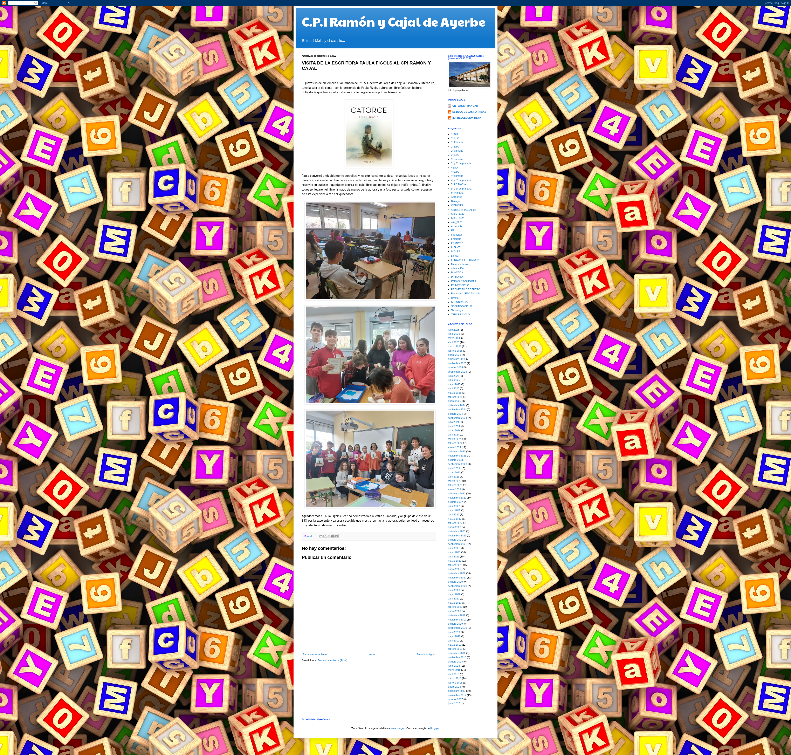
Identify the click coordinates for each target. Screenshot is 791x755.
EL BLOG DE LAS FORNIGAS (469, 111)
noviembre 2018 (457, 657)
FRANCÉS (457, 243)
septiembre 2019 (457, 627)
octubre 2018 (455, 661)
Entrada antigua (426, 654)
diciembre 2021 (457, 531)
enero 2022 (454, 527)
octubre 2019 (455, 623)
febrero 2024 (455, 443)
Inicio (372, 654)
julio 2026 (453, 329)
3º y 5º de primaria (461, 163)
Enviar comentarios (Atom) (332, 660)
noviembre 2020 (457, 577)
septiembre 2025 (457, 371)
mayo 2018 (454, 669)
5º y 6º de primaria (461, 188)
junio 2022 (454, 506)
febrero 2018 (455, 682)
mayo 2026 (454, 338)
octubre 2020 (455, 581)
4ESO (454, 167)
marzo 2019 (454, 644)
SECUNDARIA (459, 302)
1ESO (454, 134)
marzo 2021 (454, 560)
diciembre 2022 (457, 493)
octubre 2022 (455, 502)
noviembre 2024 (457, 409)
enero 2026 (454, 355)
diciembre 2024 (457, 405)
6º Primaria (457, 192)
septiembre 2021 (457, 544)
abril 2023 (453, 476)
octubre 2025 (455, 367)
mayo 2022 (454, 510)
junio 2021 (454, 548)
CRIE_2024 (457, 218)
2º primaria (457, 150)
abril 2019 (453, 640)
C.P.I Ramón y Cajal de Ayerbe (393, 21)
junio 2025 (454, 380)
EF (452, 230)
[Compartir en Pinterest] (337, 536)
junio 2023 (454, 468)
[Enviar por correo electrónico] (321, 536)
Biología (455, 201)
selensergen (398, 728)
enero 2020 (454, 611)
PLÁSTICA (457, 272)
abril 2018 (453, 674)
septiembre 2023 (457, 464)
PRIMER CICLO (460, 285)
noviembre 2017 (457, 695)
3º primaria (457, 159)
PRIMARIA (457, 276)
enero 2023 (454, 489)
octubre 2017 (455, 699)
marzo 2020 (454, 602)
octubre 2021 (455, 539)
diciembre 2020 (457, 573)
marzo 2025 (454, 392)
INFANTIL (456, 247)
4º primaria (457, 175)
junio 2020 (454, 590)
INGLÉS (455, 251)
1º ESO (455, 138)
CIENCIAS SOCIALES (463, 209)
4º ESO (455, 171)
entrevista (456, 234)
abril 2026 (453, 342)
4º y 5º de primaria (461, 180)
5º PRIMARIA (458, 184)
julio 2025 (453, 376)
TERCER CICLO (460, 314)
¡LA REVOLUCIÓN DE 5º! (466, 117)
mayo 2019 (454, 636)
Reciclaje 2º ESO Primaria (465, 293)
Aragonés (456, 196)
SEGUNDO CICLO (461, 306)
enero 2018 (454, 686)
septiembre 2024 (457, 418)
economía (456, 226)
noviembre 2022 (457, 497)
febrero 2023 (455, 485)
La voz (455, 255)
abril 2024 (453, 434)
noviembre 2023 (457, 455)
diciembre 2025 (457, 359)
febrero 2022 (455, 523)
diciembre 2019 (457, 615)
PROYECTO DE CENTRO (465, 289)
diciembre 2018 (457, 653)
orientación (457, 268)
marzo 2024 (454, 439)
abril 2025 (453, 388)
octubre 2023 (455, 460)
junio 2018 (454, 665)
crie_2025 (456, 222)
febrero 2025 (455, 397)
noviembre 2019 (457, 619)
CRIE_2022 (457, 213)
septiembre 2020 (457, 586)
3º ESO (455, 154)
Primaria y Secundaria (463, 281)
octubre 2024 (455, 413)
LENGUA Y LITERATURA (465, 260)
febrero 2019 (455, 648)
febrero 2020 (455, 606)
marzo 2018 (454, 678)
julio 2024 (453, 422)
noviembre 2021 (457, 535)
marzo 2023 (454, 481)
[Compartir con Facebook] (333, 536)
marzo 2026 (454, 346)
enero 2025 (454, 401)
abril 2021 (453, 556)
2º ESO (455, 146)
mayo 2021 (454, 552)
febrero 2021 (455, 565)
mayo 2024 (454, 430)
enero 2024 (454, 447)
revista (455, 297)
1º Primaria (457, 142)
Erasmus (456, 239)
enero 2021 (454, 569)
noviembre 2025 (457, 363)
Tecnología (457, 310)
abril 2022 (453, 514)
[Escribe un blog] (325, 536)
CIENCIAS (457, 205)
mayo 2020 (454, 594)
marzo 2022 (454, 518)
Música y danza (460, 264)
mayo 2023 (454, 472)
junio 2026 (454, 333)
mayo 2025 (454, 384)
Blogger (434, 728)
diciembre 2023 (457, 451)
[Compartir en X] (329, 536)
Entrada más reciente (315, 654)
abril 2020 (453, 598)
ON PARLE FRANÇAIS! (465, 105)
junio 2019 (454, 632)
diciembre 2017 (457, 690)
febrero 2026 (455, 350)
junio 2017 (454, 703)
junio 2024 (454, 426)
